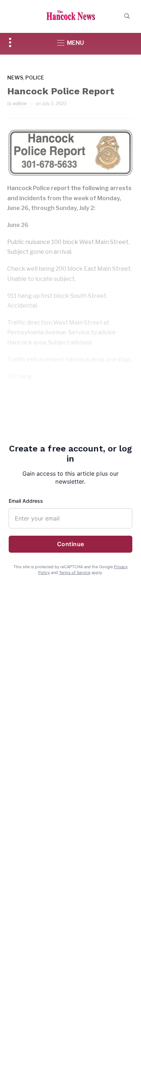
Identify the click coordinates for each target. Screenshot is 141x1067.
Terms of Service (74, 572)
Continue (70, 544)
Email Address (26, 501)
